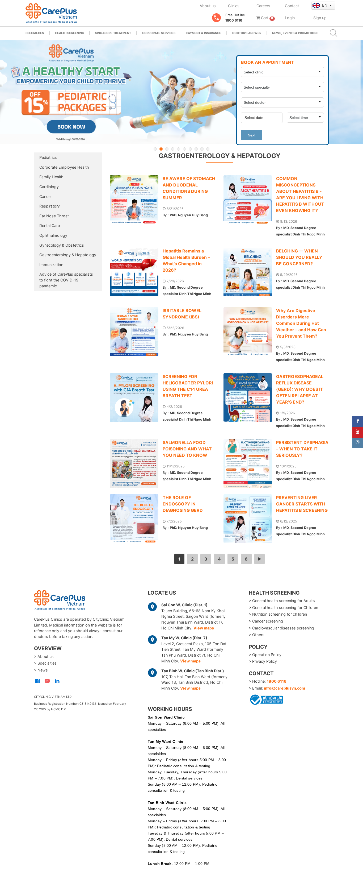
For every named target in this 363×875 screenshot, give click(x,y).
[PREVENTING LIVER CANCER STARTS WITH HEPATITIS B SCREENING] (249, 518)
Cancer (45, 196)
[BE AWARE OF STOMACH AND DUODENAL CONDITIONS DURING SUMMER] (136, 199)
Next (251, 135)
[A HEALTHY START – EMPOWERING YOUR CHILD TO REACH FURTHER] (181, 92)
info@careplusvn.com (284, 688)
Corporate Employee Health (64, 167)
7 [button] (190, 149)
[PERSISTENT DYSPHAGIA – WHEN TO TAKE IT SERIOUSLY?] (249, 463)
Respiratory (49, 206)
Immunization (51, 264)
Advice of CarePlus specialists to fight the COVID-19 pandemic (66, 280)
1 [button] (155, 149)
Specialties (35, 33)
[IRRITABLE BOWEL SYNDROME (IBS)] (136, 331)
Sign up (320, 17)
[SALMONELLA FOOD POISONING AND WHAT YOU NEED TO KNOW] (136, 463)
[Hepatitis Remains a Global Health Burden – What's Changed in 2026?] (136, 272)
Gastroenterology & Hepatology (67, 254)
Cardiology (49, 186)
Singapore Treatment (113, 33)
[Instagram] (357, 443)
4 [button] (172, 149)
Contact (292, 5)
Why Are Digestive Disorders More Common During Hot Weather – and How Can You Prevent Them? (301, 323)
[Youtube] (357, 432)
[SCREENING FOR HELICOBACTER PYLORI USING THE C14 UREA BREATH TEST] (136, 397)
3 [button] (166, 149)
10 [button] (207, 149)
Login (290, 17)
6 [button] (184, 149)
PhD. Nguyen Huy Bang (189, 215)
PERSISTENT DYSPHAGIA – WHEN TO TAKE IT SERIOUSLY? (302, 449)
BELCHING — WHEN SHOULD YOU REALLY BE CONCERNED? (299, 257)
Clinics (233, 5)
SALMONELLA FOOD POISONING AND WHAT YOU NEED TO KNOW (187, 449)
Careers (263, 5)
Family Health (51, 177)
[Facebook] (357, 421)
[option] (181, 92)
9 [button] (202, 149)
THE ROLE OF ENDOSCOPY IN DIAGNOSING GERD (183, 504)
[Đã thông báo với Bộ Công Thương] (266, 698)
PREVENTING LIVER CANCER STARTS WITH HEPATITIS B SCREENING (302, 504)
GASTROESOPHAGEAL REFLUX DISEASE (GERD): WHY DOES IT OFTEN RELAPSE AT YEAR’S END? (299, 389)
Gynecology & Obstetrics (61, 245)
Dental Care (49, 225)
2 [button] (161, 149)
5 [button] (178, 149)
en (325, 5)
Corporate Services (158, 33)
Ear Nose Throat (54, 216)
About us (208, 5)
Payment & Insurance (203, 33)
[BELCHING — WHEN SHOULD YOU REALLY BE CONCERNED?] (249, 272)
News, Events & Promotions (295, 33)
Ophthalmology (53, 235)
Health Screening (69, 33)
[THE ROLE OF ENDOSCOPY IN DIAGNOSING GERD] (136, 518)
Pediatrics (48, 157)
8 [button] (196, 149)
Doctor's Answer (246, 33)
